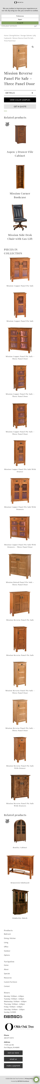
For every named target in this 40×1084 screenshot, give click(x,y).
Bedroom (7, 934)
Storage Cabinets (26, 35)
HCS (5, 111)
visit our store (13, 1053)
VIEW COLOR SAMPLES (20, 100)
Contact (7, 986)
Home (6, 35)
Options (7, 955)
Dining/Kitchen (14, 35)
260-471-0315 (9, 1038)
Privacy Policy (29, 1078)
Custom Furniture (10, 982)
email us (13, 1059)
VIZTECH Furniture (23, 1081)
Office (6, 947)
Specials (7, 973)
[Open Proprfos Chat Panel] (36, 1080)
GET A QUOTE (20, 106)
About (6, 969)
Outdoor (7, 951)
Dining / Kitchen (10, 938)
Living (6, 942)
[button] (32, 47)
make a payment (13, 1065)
